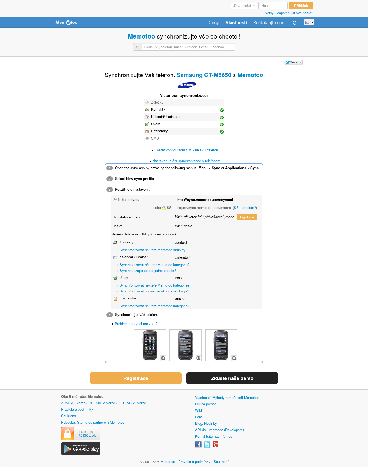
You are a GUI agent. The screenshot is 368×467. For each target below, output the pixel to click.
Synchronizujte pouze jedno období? (148, 270)
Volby (269, 12)
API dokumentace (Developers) (219, 429)
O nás (227, 436)
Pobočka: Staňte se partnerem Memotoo (92, 422)
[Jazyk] (309, 22)
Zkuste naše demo (232, 378)
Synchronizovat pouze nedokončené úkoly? (154, 291)
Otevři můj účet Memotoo (82, 396)
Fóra (198, 416)
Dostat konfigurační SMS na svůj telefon (186, 149)
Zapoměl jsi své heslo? (295, 12)
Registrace (246, 217)
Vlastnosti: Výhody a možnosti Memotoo (227, 397)
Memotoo (141, 36)
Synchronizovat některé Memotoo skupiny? (153, 249)
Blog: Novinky (206, 423)
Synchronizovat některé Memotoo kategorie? (154, 264)
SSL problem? (245, 207)
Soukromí (68, 415)
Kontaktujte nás (269, 22)
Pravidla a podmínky (77, 409)
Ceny (214, 22)
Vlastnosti (236, 22)
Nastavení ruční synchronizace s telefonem (186, 160)
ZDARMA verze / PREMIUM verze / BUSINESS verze (103, 402)
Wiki (198, 410)
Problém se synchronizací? (136, 323)
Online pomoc (206, 403)
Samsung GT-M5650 (204, 75)
